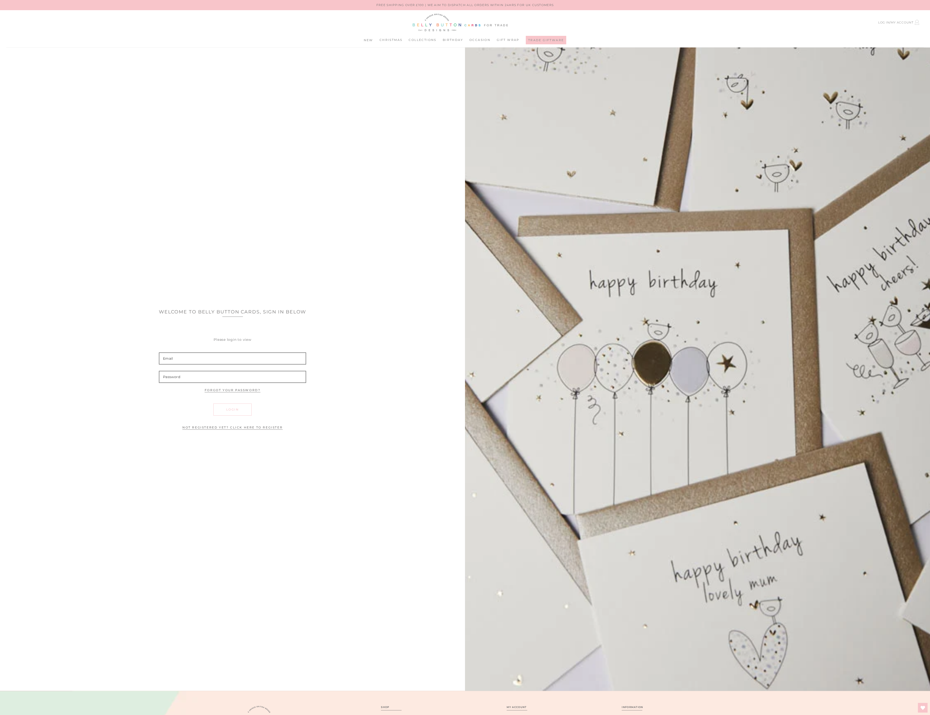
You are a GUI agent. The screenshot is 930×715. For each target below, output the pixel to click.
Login (232, 409)
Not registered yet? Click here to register (232, 427)
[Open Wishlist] (923, 708)
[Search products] (50, 22)
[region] (465, 5)
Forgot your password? (233, 390)
